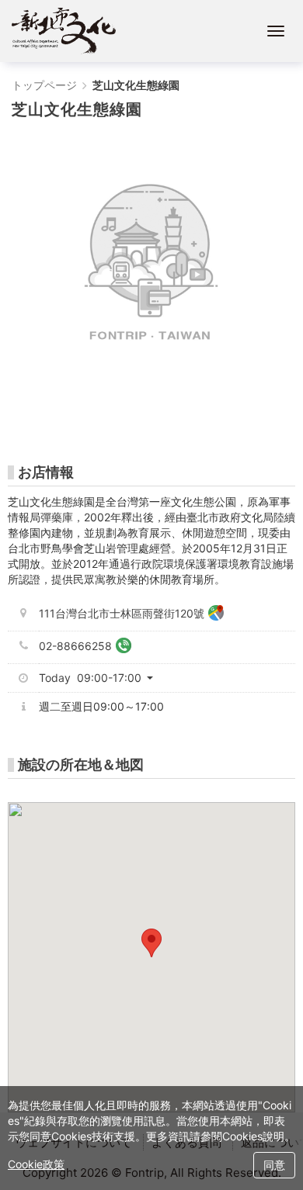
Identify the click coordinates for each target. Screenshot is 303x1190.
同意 (274, 1164)
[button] (102, 678)
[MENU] (275, 31)
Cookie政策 (36, 1164)
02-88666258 (75, 645)
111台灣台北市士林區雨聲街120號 (121, 613)
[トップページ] (64, 31)
